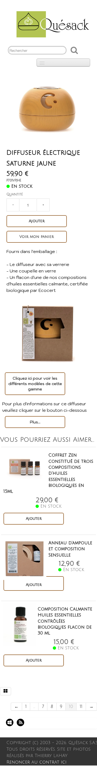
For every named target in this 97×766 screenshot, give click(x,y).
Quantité (14, 194)
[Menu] (63, 62)
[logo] (50, 23)
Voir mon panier (36, 237)
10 (71, 706)
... (34, 706)
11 (81, 706)
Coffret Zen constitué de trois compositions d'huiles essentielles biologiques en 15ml (48, 473)
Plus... (35, 422)
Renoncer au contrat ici (36, 762)
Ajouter (37, 221)
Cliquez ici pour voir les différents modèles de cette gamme (35, 384)
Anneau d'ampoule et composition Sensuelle (70, 549)
